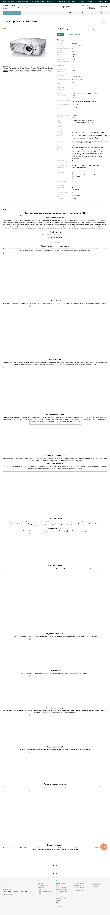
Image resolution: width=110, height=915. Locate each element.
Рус (81, 1)
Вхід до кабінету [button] (60, 883)
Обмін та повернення (36, 1)
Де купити (74, 1)
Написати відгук (6, 25)
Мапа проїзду (95, 886)
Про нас (5, 1)
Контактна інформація (23, 1)
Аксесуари (53, 13)
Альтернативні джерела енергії (92, 13)
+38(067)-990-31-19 (67, 7)
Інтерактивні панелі (32, 13)
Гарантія (68, 1)
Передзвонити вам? (79, 890)
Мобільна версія (8, 894)
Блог (43, 1)
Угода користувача (60, 1)
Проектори (11, 13)
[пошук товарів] (54, 6)
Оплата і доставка (12, 1)
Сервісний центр (50, 1)
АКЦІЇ (69, 13)
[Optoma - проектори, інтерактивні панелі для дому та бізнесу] (11, 882)
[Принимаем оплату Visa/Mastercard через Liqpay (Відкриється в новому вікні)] (15, 891)
